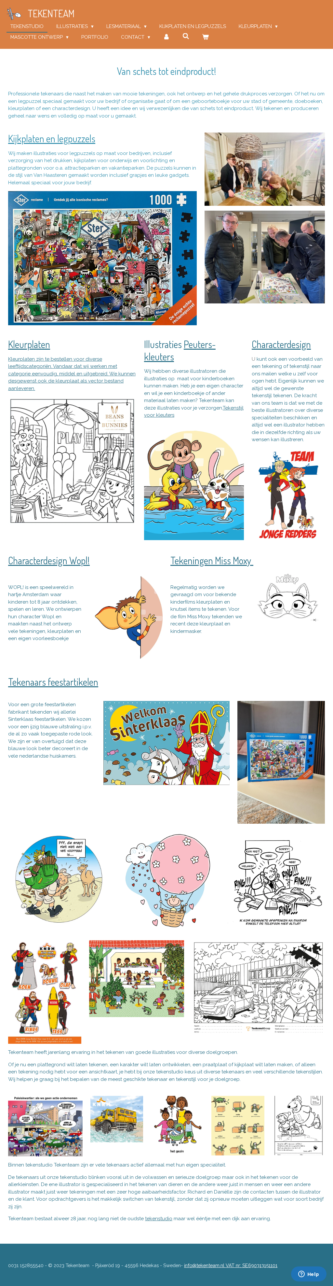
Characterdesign (281, 344)
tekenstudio (158, 1219)
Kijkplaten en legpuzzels (51, 138)
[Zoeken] (186, 36)
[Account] (166, 37)
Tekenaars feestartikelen (53, 682)
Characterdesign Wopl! (49, 560)
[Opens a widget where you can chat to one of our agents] (308, 1274)
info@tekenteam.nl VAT (230, 1265)
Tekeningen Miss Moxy (211, 560)
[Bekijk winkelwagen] (205, 37)
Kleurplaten (29, 344)
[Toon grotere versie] (102, 258)
